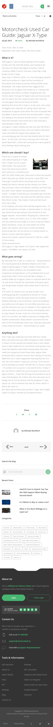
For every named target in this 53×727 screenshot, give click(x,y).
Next (42, 447)
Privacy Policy (19, 723)
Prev (11, 447)
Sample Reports (31, 690)
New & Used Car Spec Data (35, 684)
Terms (5, 723)
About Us (6, 669)
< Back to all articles (9, 16)
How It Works (7, 674)
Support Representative (29, 647)
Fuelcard (28, 695)
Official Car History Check (19, 586)
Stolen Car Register (32, 679)
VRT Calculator (30, 669)
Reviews (5, 690)
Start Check (42, 6)
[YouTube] (49, 723)
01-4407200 (23, 634)
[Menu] (48, 6)
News (20, 40)
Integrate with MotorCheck (35, 674)
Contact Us (6, 700)
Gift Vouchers (8, 664)
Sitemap (27, 664)
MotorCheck (4, 6)
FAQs (4, 679)
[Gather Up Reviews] (21, 608)
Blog (4, 695)
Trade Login (38, 597)
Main (26, 447)
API (3, 684)
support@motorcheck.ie (19, 641)
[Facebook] (31, 723)
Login (13, 597)
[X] (40, 723)
